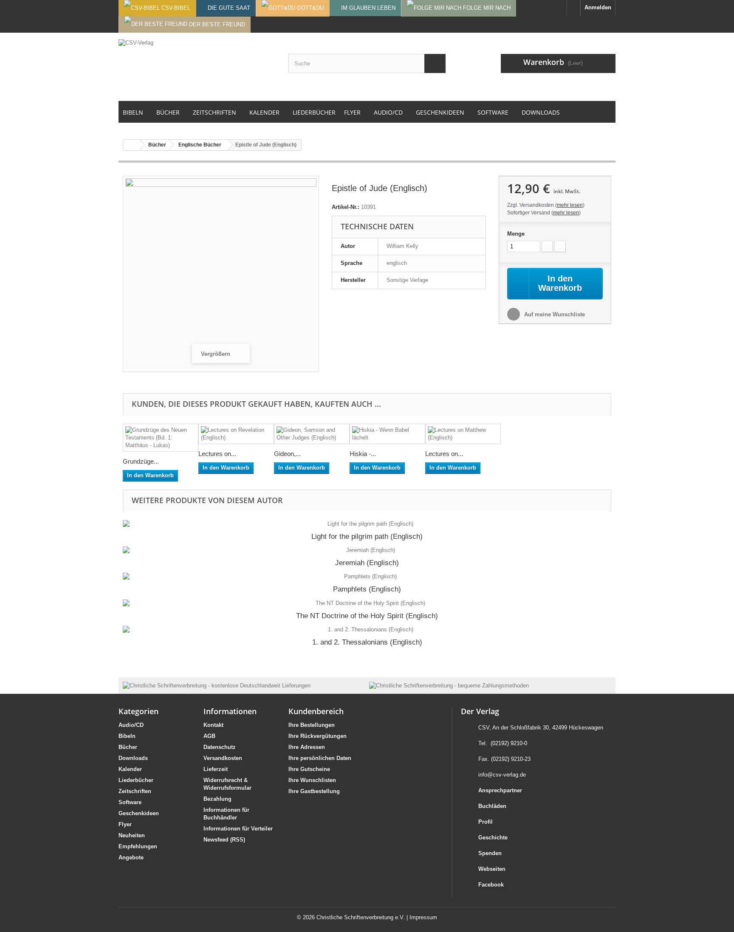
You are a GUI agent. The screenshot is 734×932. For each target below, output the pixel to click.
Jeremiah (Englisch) (367, 563)
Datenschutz (219, 747)
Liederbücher (136, 780)
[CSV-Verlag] (197, 66)
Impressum (423, 917)
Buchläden (492, 806)
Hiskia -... (363, 453)
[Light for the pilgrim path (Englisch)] (367, 524)
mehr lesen (570, 205)
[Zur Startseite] (573, 7)
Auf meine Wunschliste (553, 314)
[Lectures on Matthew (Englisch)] (463, 434)
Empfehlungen (138, 846)
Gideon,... (287, 453)
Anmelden (597, 7)
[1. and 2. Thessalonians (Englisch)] (367, 630)
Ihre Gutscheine (309, 769)
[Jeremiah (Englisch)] (367, 550)
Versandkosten (222, 758)
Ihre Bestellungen (311, 725)
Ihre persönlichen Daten (319, 758)
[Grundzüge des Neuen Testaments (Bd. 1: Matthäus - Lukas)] (160, 438)
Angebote (131, 857)
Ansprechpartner (500, 790)
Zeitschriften (135, 791)
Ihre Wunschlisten (312, 780)
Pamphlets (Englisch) (367, 589)
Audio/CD (131, 725)
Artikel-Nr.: (345, 207)
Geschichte (493, 837)
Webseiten (491, 869)
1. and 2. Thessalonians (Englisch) (367, 642)
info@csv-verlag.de (502, 775)
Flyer (125, 824)
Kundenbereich (316, 711)
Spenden (490, 853)
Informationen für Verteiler (238, 828)
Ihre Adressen (306, 747)
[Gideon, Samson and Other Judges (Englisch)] (312, 434)
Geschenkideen (139, 813)
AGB (209, 736)
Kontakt (213, 725)
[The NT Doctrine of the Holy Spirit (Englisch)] (367, 603)
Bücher (128, 747)
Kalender (130, 769)
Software (130, 802)
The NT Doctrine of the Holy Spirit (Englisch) (367, 616)
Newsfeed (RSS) (224, 839)
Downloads (133, 758)
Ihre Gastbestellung (314, 791)
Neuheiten (132, 835)
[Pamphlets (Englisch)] (367, 576)
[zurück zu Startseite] (132, 145)
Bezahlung (217, 799)
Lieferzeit (215, 769)
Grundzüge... (141, 461)
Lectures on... (217, 453)
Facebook (491, 884)
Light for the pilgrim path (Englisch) (367, 536)
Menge (516, 234)
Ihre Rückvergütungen (317, 736)
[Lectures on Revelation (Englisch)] (236, 434)
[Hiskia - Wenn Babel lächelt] (387, 434)
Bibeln (127, 736)
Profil (485, 822)
